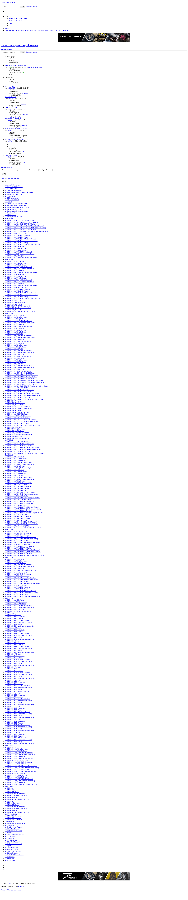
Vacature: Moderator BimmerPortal (15, 65)
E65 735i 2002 (9, 86)
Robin (10, 67)
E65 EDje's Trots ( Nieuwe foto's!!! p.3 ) (17, 139)
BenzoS (10, 98)
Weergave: (5, 170)
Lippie (10, 120)
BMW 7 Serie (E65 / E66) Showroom (19, 45)
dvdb (9, 157)
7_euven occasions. (11, 155)
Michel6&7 (11, 88)
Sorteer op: (25, 170)
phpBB (11, 883)
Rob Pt (10, 109)
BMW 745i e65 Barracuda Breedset (16, 128)
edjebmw (11, 141)
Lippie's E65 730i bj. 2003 (13, 118)
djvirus (10, 130)
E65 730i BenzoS (10, 97)
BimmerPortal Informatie (36, 67)
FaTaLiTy (24, 114)
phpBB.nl (21, 886)
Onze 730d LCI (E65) (11, 107)
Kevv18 (23, 151)
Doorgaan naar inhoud (8, 2)
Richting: (42, 170)
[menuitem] (18, 18)
